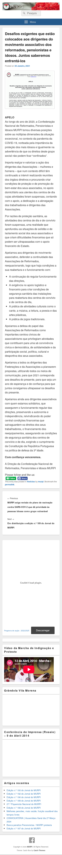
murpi (40, 481)
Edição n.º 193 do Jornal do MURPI (24, 790)
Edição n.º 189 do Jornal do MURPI (24, 800)
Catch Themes (39, 850)
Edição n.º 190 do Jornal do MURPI (24, 797)
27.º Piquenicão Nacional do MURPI (24, 804)
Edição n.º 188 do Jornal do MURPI (24, 807)
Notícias (31, 481)
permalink (9, 484)
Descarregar (43, 630)
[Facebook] (32, 840)
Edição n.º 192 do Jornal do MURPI (24, 793)
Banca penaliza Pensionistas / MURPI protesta (29, 825)
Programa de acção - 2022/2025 (16, 630)
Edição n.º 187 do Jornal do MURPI (24, 828)
